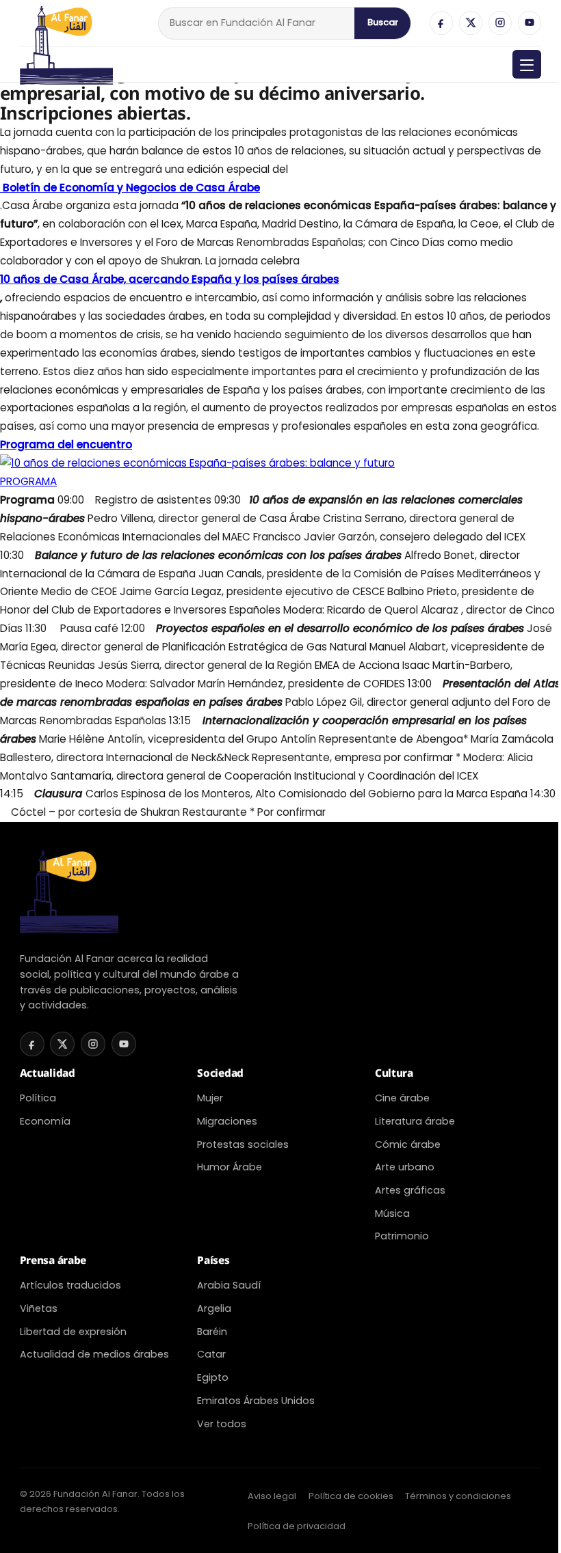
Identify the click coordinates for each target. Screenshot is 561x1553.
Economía (45, 1121)
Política (38, 1098)
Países (213, 1260)
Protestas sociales (243, 1144)
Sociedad (220, 1073)
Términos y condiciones (458, 1495)
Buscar (382, 22)
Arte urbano (404, 1167)
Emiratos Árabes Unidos (256, 1400)
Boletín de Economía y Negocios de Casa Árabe (130, 187)
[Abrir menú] (526, 64)
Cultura (394, 1073)
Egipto (213, 1377)
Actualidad (47, 1073)
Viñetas (38, 1308)
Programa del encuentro (66, 444)
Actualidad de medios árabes (94, 1354)
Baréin (212, 1331)
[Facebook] (441, 22)
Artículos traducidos (70, 1285)
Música (392, 1213)
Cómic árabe (408, 1144)
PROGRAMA (28, 481)
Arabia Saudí (229, 1285)
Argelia (214, 1308)
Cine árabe (402, 1098)
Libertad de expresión (73, 1331)
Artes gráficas (410, 1190)
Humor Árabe (229, 1167)
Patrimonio (402, 1236)
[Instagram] (500, 22)
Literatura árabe (415, 1121)
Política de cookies (351, 1495)
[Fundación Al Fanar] (66, 22)
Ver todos (221, 1424)
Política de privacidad (296, 1526)
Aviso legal (272, 1495)
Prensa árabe (53, 1260)
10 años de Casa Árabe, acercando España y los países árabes (169, 279)
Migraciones (227, 1121)
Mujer (210, 1098)
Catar (211, 1354)
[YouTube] (529, 22)
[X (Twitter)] (470, 22)
